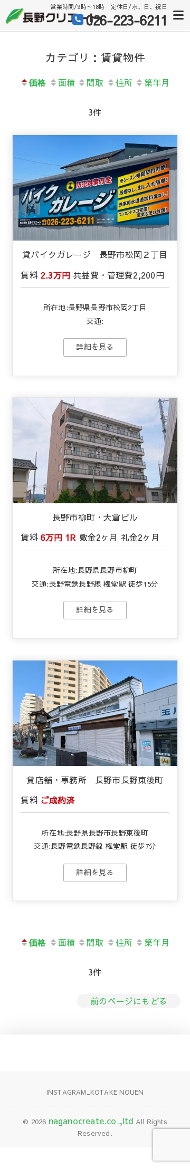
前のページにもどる (128, 1001)
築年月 (157, 82)
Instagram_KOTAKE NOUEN (95, 1092)
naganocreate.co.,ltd (91, 1120)
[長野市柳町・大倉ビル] (95, 450)
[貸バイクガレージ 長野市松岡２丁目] (95, 188)
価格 (37, 82)
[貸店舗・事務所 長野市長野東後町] (95, 713)
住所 (124, 82)
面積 (66, 82)
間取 (95, 82)
